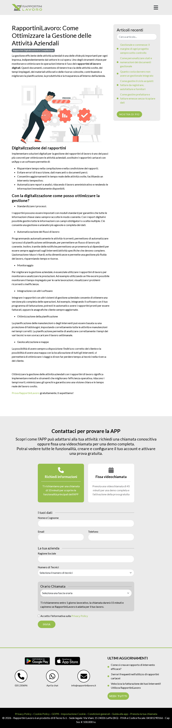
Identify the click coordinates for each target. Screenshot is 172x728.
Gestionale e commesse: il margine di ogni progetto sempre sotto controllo (135, 48)
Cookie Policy (41, 713)
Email (41, 531)
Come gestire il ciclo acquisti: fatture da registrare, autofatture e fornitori (137, 85)
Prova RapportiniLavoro (25, 392)
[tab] (61, 483)
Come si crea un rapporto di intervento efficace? (133, 666)
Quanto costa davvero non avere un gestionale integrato (136, 73)
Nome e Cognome (48, 517)
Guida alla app (120, 713)
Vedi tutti (118, 696)
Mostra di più (129, 114)
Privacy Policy (79, 615)
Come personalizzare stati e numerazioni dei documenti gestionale (136, 62)
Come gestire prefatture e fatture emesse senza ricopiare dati (137, 98)
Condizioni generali (99, 713)
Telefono (93, 531)
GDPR (55, 713)
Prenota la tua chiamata (143, 713)
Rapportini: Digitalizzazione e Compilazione (33, 50)
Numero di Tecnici (48, 567)
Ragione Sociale (47, 553)
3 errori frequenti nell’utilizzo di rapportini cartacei (135, 676)
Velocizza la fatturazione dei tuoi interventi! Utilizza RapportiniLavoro (136, 685)
